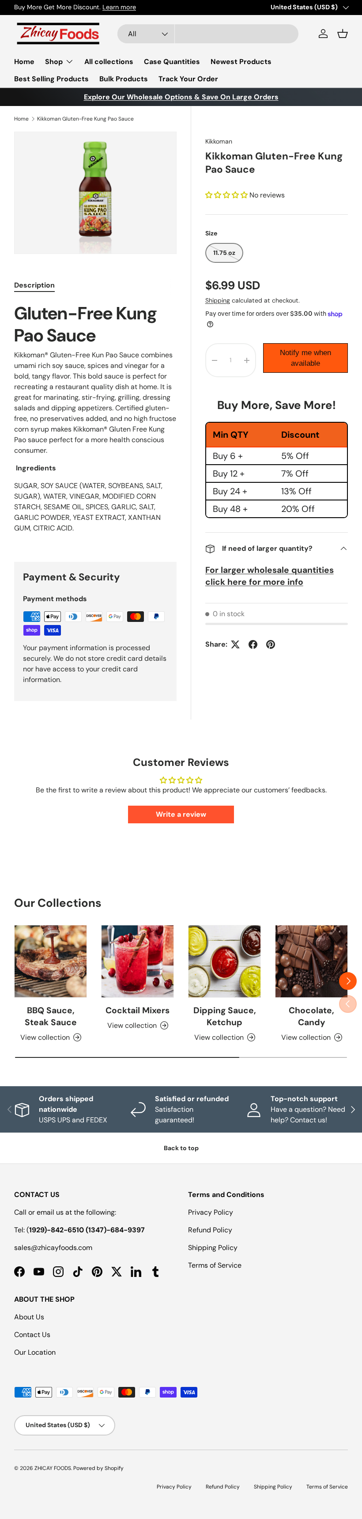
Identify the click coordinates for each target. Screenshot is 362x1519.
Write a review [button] (181, 814)
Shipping (217, 300)
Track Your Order (188, 78)
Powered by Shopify (98, 1468)
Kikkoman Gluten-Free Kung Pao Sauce (85, 118)
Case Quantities (172, 61)
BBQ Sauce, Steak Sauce (51, 1016)
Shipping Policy (213, 1247)
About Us (29, 1317)
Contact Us (32, 1334)
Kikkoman (218, 141)
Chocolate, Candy (311, 1016)
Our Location (35, 1352)
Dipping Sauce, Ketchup (224, 1016)
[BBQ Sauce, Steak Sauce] (51, 961)
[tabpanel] (95, 421)
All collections (108, 61)
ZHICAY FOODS (52, 1468)
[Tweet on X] (235, 644)
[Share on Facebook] (253, 644)
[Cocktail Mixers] (137, 961)
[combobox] (207, 33)
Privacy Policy (210, 1212)
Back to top (181, 1148)
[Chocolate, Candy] (311, 961)
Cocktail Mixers (138, 1010)
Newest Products (241, 61)
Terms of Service (214, 1265)
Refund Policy (210, 1230)
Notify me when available (305, 357)
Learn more (148, 7)
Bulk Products (123, 78)
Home (24, 61)
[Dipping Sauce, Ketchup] (224, 961)
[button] (342, 33)
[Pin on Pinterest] (270, 644)
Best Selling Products (51, 78)
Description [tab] (34, 285)
